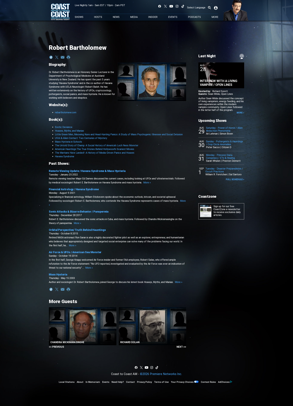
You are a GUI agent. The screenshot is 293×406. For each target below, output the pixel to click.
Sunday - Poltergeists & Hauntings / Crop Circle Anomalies (224, 143)
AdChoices (224, 382)
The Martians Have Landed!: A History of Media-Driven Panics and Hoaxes (94, 152)
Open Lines (227, 94)
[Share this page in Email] (62, 57)
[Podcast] (241, 56)
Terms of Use (161, 382)
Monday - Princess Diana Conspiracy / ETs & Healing (220, 156)
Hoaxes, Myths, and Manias (69, 130)
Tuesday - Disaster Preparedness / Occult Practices (224, 170)
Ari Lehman (212, 133)
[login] (216, 7)
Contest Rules (208, 382)
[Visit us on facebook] (159, 6)
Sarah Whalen (213, 160)
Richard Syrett (220, 91)
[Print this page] (68, 57)
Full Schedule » (235, 179)
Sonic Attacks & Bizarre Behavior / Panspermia (79, 211)
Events (172, 17)
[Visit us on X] (165, 6)
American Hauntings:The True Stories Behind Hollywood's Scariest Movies (94, 149)
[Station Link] (60, 12)
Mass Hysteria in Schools (68, 141)
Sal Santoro (235, 174)
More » (147, 182)
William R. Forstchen (216, 174)
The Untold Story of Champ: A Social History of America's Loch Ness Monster (96, 145)
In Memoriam (93, 382)
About (80, 382)
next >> (181, 346)
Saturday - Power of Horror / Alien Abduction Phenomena (224, 129)
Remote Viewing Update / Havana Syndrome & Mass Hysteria (87, 171)
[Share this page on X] (57, 57)
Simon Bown (226, 133)
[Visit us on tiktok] (183, 6)
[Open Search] (209, 7)
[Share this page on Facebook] (51, 57)
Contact (130, 382)
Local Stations (66, 382)
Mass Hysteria (58, 274)
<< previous (56, 346)
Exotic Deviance (63, 127)
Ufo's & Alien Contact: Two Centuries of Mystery (81, 138)
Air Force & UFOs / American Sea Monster (75, 252)
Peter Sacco (213, 147)
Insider (152, 17)
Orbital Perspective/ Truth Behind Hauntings (77, 229)
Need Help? (118, 382)
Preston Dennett (231, 160)
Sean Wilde (214, 94)
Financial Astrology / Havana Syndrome (74, 189)
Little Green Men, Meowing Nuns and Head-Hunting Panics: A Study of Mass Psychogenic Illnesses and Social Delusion (119, 134)
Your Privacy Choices (182, 382)
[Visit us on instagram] (177, 6)
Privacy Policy (144, 382)
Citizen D (226, 147)
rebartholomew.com (65, 112)
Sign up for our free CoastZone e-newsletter (226, 208)
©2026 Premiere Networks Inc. (161, 374)
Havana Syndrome (64, 156)
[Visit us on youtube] (171, 6)
